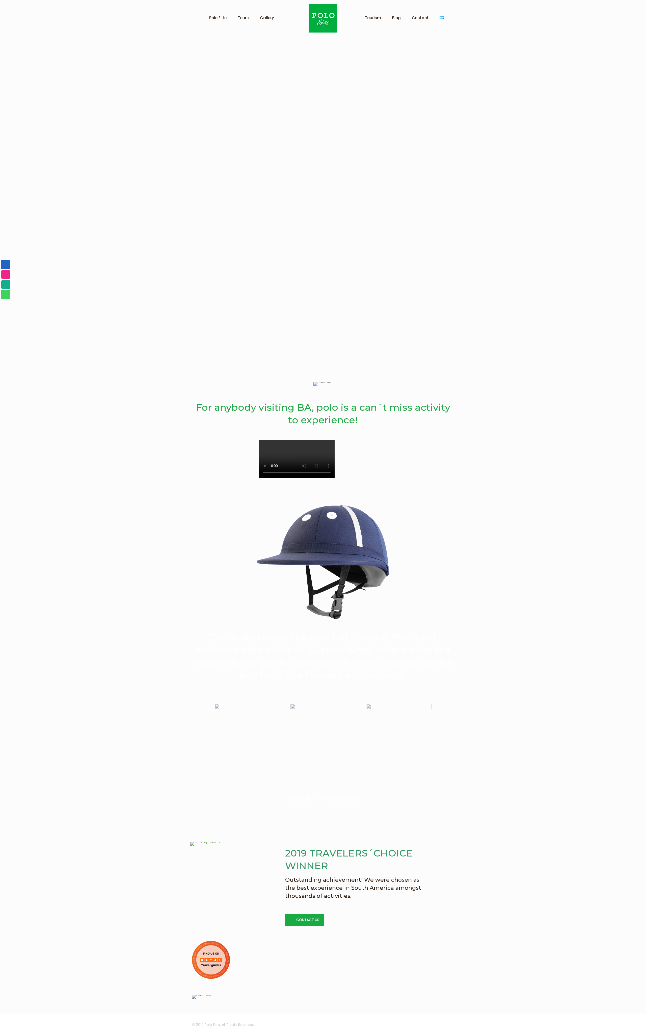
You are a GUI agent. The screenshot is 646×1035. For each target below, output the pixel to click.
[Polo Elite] (322, 18)
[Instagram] (5, 274)
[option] (247, 739)
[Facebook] (5, 264)
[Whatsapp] (5, 294)
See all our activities (323, 798)
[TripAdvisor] (5, 284)
